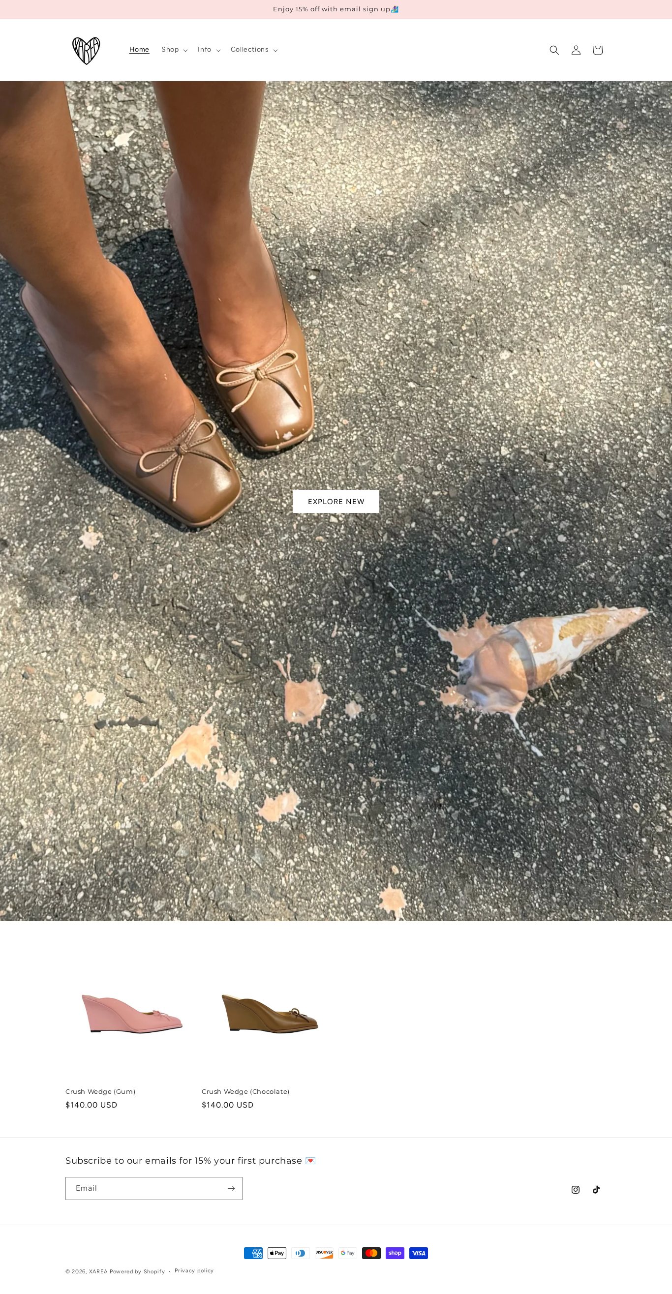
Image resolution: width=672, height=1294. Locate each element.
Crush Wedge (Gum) (100, 1091)
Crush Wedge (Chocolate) (246, 1091)
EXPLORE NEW (336, 501)
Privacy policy (194, 1270)
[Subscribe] (231, 1188)
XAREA (98, 1271)
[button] (173, 49)
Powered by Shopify (137, 1271)
